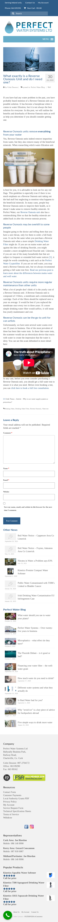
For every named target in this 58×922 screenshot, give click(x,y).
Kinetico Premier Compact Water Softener (33, 572)
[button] (46, 39)
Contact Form (9, 792)
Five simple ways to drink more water (35, 722)
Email (6, 480)
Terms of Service (11, 814)
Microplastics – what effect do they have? (34, 642)
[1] (4, 399)
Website (6, 492)
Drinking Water (9, 409)
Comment (7, 433)
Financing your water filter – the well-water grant (35, 667)
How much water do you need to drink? (36, 678)
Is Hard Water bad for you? (30, 700)
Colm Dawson (12, 87)
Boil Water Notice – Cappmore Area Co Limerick (36, 537)
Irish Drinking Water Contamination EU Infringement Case (36, 597)
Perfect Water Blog (38, 87)
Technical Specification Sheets (17, 811)
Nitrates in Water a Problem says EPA (35, 561)
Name (6, 468)
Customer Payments (12, 795)
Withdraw (7, 817)
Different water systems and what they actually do (35, 689)
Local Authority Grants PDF (16, 798)
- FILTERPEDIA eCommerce (33, 916)
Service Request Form (13, 808)
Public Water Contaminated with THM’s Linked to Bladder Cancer (36, 584)
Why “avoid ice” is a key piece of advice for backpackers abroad (36, 711)
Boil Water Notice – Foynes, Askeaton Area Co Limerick (35, 550)
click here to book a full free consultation (30, 388)
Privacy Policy (10, 802)
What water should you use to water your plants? (34, 617)
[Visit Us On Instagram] (31, 826)
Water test (45, 409)
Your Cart (34, 8)
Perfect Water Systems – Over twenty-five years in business (35, 629)
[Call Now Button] (7, 915)
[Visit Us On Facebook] (26, 826)
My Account (8, 805)
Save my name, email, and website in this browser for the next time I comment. (28, 508)
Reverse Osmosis (35, 409)
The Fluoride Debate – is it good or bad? (34, 655)
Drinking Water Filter (22, 409)
